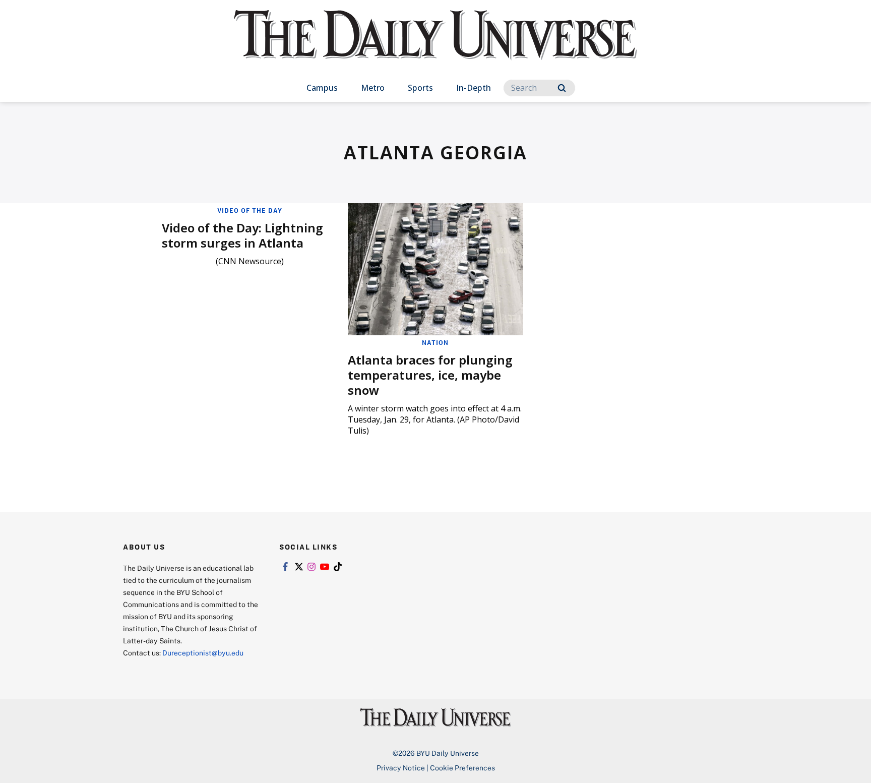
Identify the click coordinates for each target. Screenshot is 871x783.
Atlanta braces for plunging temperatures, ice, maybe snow (430, 374)
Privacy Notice (401, 767)
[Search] (562, 88)
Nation (435, 342)
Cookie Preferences (462, 767)
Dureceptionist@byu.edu (202, 652)
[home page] (435, 45)
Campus (322, 87)
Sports (420, 87)
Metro (373, 87)
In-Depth (473, 87)
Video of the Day (249, 210)
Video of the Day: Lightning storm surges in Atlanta (242, 235)
